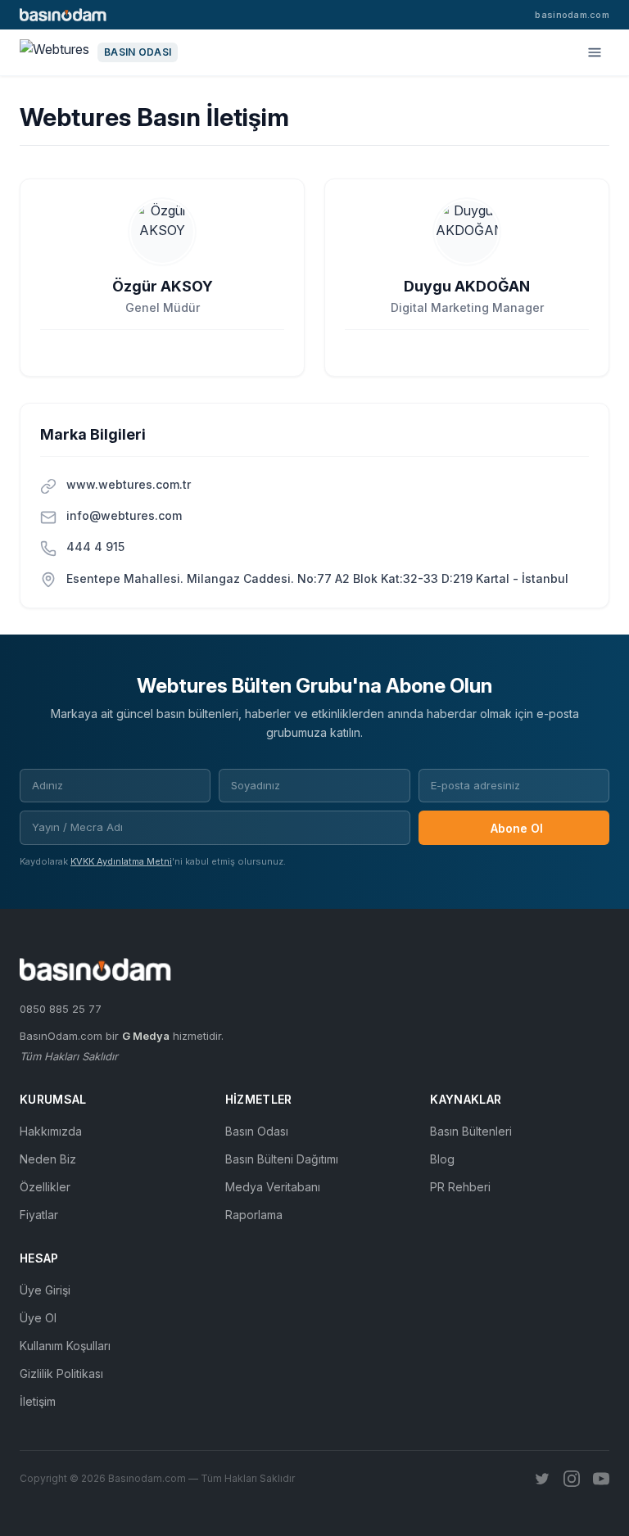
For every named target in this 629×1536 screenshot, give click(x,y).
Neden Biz (48, 1159)
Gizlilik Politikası (61, 1373)
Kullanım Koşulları (65, 1346)
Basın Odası (256, 1131)
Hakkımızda (51, 1131)
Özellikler (45, 1187)
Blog (442, 1159)
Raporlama (254, 1215)
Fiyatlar (39, 1215)
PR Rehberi (460, 1187)
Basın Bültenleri (471, 1131)
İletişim (38, 1401)
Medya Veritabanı (272, 1187)
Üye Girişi (45, 1290)
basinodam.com (572, 14)
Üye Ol (38, 1318)
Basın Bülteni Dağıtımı (281, 1159)
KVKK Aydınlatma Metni (121, 861)
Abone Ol (517, 828)
